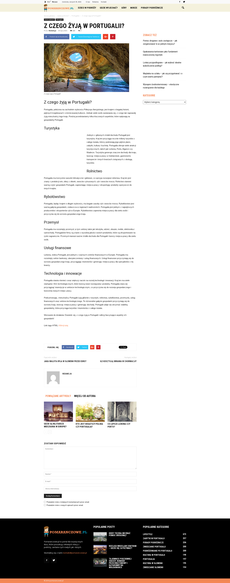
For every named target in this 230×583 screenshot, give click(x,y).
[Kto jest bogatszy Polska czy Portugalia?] (90, 412)
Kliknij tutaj (63, 325)
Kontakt (103, 2)
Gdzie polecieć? (49, 20)
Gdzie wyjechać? (109, 7)
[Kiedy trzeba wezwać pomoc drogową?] (100, 536)
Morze (133, 7)
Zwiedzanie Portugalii (154, 546)
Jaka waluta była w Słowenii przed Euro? (65, 361)
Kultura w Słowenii (153, 563)
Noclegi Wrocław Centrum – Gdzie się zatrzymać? (122, 547)
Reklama (95, 2)
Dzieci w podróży (87, 7)
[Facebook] (180, 2)
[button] (183, 8)
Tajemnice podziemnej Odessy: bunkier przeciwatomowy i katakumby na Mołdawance (120, 563)
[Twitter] (184, 2)
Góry (124, 7)
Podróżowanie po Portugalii (157, 551)
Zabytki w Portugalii (154, 538)
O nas (88, 2)
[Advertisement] (64, 151)
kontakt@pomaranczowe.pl (75, 553)
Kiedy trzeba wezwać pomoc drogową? (119, 534)
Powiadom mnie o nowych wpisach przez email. (65, 505)
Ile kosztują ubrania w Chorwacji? (118, 361)
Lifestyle (147, 534)
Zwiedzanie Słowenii (153, 567)
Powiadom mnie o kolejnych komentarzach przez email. (68, 502)
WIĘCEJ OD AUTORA (85, 396)
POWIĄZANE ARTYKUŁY (58, 396)
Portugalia (59, 20)
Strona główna (49, 16)
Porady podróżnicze (152, 7)
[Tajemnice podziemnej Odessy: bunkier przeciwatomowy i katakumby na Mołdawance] (100, 562)
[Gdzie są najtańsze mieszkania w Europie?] (58, 412)
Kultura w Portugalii (154, 555)
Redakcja (52, 31)
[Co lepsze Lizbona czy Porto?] (122, 412)
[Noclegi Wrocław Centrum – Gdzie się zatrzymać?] (100, 549)
